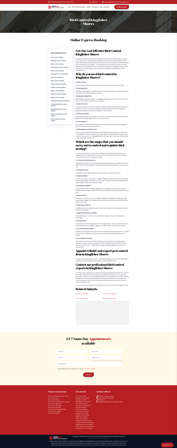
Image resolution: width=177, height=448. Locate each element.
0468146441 (94, 2)
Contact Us (106, 7)
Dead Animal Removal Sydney (60, 101)
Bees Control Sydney (57, 64)
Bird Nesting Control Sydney (59, 67)
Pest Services (95, 7)
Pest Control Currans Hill (54, 405)
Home (69, 7)
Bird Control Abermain (82, 298)
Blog (101, 7)
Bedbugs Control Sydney (58, 60)
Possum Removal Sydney (58, 84)
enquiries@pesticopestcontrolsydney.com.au (116, 2)
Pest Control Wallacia (54, 413)
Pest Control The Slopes (54, 407)
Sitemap (122, 436)
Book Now (88, 375)
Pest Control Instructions (78, 7)
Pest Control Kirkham (54, 400)
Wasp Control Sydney (57, 97)
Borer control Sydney (57, 71)
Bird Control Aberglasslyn (110, 294)
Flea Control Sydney (57, 77)
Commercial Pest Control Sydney (59, 105)
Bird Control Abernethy (109, 298)
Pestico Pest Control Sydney (105, 396)
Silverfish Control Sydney (58, 94)
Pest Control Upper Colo (54, 404)
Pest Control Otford (53, 398)
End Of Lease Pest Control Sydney (59, 114)
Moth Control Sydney (57, 81)
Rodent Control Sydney (58, 87)
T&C (78, 369)
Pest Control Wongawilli (54, 411)
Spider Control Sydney (58, 91)
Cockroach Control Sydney (59, 74)
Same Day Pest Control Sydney (58, 119)
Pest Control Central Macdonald (57, 409)
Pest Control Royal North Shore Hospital (59, 402)
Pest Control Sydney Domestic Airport (58, 396)
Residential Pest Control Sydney (58, 110)
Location (88, 7)
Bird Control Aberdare (82, 294)
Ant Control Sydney (57, 57)
